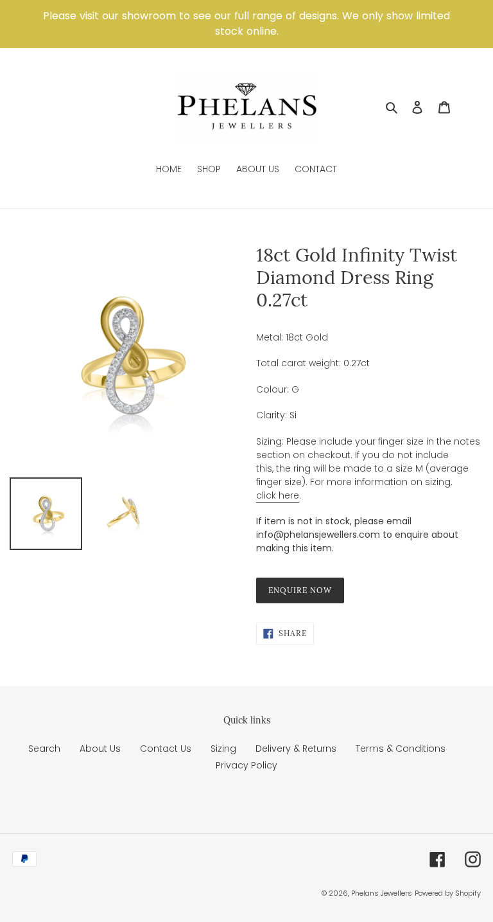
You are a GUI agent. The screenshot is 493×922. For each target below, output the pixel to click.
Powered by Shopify (448, 893)
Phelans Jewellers (381, 893)
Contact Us (165, 748)
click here (277, 495)
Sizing (223, 748)
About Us (100, 748)
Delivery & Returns (295, 748)
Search (44, 748)
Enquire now (300, 590)
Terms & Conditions (400, 748)
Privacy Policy (246, 765)
